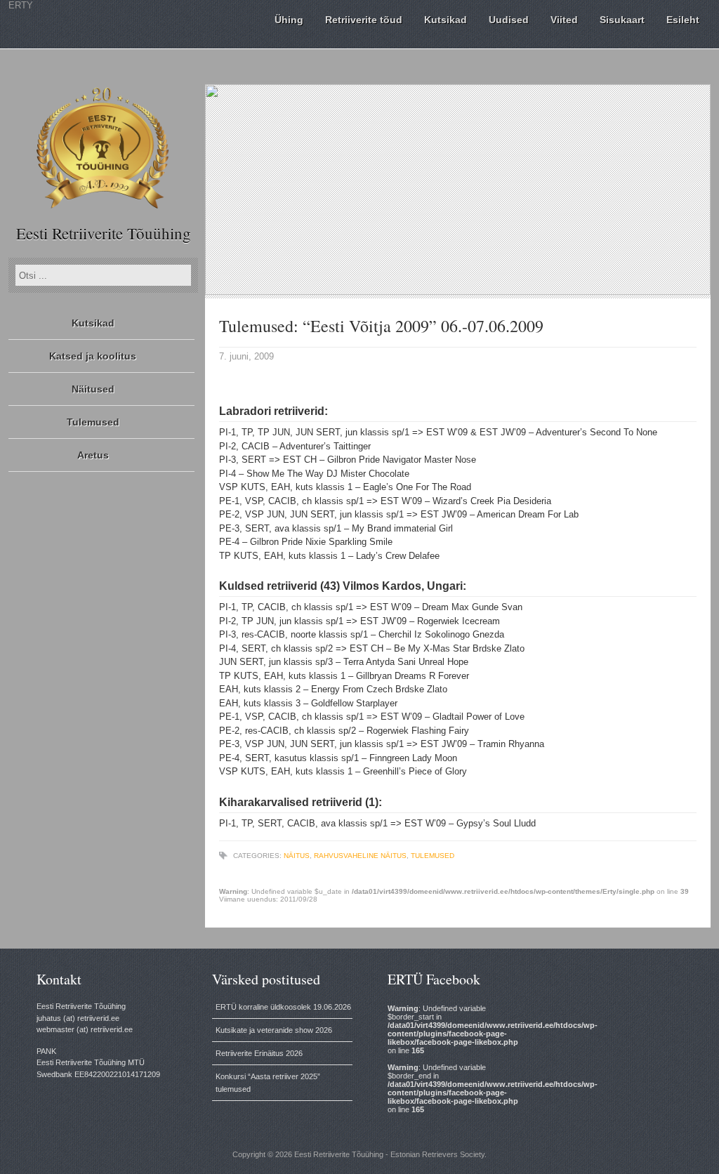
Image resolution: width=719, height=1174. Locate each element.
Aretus (93, 455)
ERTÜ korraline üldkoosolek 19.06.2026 (283, 1007)
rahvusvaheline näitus (360, 855)
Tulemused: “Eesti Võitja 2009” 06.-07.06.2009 (381, 326)
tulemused (432, 855)
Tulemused (93, 422)
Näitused (93, 389)
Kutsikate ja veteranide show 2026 (274, 1030)
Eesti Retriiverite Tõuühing (103, 233)
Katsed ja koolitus (92, 356)
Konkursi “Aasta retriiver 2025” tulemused (268, 1082)
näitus (297, 855)
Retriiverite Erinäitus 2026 (259, 1053)
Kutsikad (93, 323)
